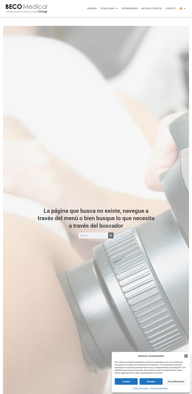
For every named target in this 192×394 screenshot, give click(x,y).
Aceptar (126, 381)
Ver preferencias (176, 381)
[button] (186, 355)
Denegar (151, 381)
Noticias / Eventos (151, 8)
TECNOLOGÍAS (107, 8)
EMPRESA (92, 8)
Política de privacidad (159, 388)
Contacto (170, 8)
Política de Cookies (140, 388)
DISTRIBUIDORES (130, 8)
